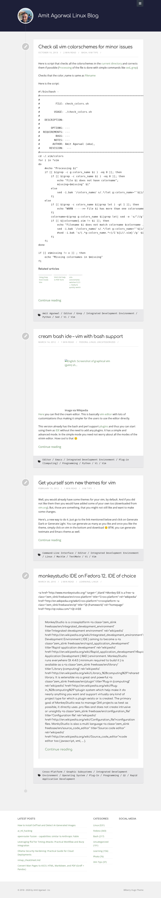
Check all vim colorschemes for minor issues (85, 46)
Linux (92, 342)
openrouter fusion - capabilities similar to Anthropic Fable (48, 836)
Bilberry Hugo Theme (133, 890)
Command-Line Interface (58, 553)
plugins (103, 426)
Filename (90, 75)
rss (48, 890)
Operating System (73, 775)
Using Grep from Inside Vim (43, 279)
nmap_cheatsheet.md (29, 860)
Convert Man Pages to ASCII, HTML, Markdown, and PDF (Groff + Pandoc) (51, 867)
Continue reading (49, 300)
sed (128, 67)
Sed (57, 317)
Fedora (83, 342)
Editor (68, 313)
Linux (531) (99, 825)
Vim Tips (93, 52)
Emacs (58, 459)
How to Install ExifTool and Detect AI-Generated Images (47, 825)
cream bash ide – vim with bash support (80, 336)
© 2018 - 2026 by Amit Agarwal (32, 890)
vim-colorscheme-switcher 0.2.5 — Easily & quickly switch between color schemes (75, 282)
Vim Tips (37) (100, 861)
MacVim (61, 556)
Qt (124, 775)
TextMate (75, 556)
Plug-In (94, 775)
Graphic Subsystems (79, 771)
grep (134, 67)
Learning (84, 581)
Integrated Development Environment (110, 313)
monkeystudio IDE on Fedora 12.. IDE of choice (87, 576)
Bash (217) (98, 836)
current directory (111, 63)
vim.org (42, 507)
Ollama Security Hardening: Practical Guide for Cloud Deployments (46, 852)
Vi (65, 317)
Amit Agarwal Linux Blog (68, 16)
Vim (73, 317)
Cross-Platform (52, 771)
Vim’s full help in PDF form (60, 278)
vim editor (106, 414)
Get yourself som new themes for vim (77, 482)
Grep (79, 313)
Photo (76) (98, 856)
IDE (58, 430)
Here (41, 414)
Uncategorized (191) (100, 843)
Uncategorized (106, 342)
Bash (84, 52)
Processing (65, 67)
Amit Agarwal (50, 313)
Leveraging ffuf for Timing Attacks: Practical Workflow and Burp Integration (51, 843)
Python (46, 317)
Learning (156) (100, 850)
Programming (70, 463)
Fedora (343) (99, 830)
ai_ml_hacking (25, 830)
